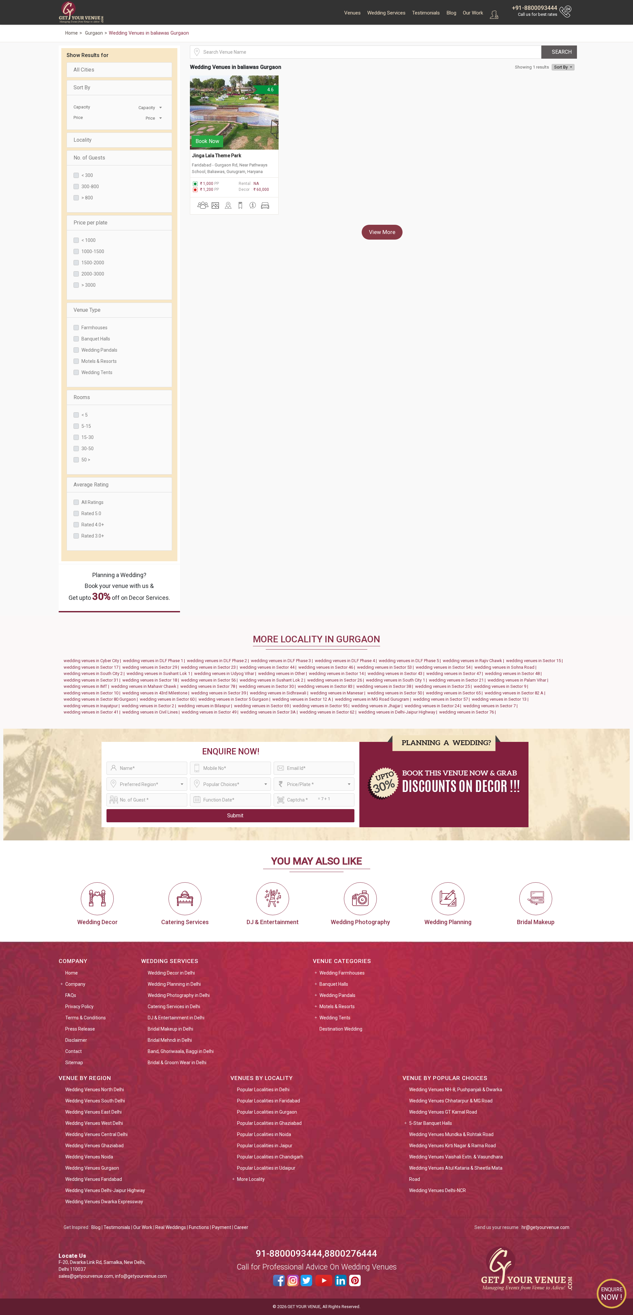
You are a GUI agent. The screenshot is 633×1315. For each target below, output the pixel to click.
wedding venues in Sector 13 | (501, 699)
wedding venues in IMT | (87, 686)
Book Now (207, 141)
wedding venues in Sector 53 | (386, 667)
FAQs (70, 995)
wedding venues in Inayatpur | (93, 705)
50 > (85, 459)
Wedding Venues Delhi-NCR (437, 1190)
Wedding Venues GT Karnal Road (443, 1112)
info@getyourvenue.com (141, 1276)
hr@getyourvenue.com (545, 1227)
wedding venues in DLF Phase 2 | (219, 660)
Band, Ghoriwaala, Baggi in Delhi (181, 1051)
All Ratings (92, 502)
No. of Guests (89, 158)
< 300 (87, 175)
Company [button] (75, 984)
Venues (352, 13)
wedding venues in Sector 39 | (220, 692)
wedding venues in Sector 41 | (93, 712)
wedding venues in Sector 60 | (169, 699)
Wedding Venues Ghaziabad (94, 1145)
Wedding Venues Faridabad (93, 1179)
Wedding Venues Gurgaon (92, 1168)
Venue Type (87, 310)
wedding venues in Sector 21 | (458, 680)
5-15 (86, 426)
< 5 (84, 415)
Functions (199, 1227)
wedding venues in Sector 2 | (150, 705)
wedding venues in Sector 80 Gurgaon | (102, 699)
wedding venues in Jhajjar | (378, 705)
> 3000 (88, 285)
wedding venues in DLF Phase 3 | (283, 660)
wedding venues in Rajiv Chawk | (474, 660)
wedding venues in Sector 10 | (93, 692)
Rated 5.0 (91, 513)
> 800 (87, 197)
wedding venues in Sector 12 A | (303, 699)
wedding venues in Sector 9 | (502, 686)
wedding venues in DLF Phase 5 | (411, 660)
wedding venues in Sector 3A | (270, 712)
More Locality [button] (251, 1179)
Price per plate (90, 222)
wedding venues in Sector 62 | (329, 712)
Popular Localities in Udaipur (266, 1168)
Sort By (82, 87)
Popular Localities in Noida (264, 1134)
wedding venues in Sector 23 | (210, 667)
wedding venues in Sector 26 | (336, 680)
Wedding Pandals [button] (337, 995)
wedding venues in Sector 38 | (385, 686)
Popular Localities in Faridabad (268, 1100)
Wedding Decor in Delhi (171, 973)
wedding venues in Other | (283, 673)
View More (382, 232)
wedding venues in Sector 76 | (468, 712)
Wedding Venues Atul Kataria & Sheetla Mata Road (455, 1173)
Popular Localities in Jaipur (264, 1145)
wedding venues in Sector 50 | (396, 692)
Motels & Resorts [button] (337, 1006)
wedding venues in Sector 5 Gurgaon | (235, 699)
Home (71, 973)
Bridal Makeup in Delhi (170, 1029)
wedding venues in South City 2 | (95, 673)
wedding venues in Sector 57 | (442, 699)
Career (241, 1227)
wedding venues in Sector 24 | (434, 705)
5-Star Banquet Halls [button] (430, 1123)
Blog (451, 13)
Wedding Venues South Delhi (95, 1100)
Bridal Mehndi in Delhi (170, 1040)
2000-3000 (92, 274)
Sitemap (74, 1062)
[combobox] (140, 107)
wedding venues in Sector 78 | (209, 686)
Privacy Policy (79, 1006)
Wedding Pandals (99, 350)
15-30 (87, 437)
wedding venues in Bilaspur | (206, 705)
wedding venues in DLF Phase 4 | (347, 660)
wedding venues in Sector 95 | (322, 705)
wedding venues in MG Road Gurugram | (374, 699)
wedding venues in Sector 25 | (444, 686)
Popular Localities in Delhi (263, 1089)
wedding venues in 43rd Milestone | (156, 692)
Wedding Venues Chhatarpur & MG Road (451, 1100)
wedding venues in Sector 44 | (269, 667)
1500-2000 (92, 262)
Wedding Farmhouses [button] (342, 973)
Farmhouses (94, 327)
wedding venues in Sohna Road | (506, 667)
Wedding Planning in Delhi (174, 984)
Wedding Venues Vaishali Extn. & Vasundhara (456, 1156)
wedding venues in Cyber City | (93, 660)
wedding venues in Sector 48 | (514, 673)
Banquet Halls (95, 338)
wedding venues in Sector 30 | (268, 686)
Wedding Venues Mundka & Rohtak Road (451, 1134)
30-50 (87, 448)
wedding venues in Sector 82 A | (516, 692)
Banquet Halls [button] (333, 984)
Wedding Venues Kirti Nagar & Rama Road (452, 1145)
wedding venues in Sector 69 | (263, 705)
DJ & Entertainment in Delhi (176, 1017)
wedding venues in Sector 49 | (211, 712)
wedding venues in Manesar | (338, 692)
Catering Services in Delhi (174, 1006)
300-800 (90, 186)
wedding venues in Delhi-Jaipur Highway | (398, 712)
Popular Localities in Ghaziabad (269, 1123)
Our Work (473, 13)
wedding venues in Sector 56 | (210, 680)
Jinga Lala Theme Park (217, 155)
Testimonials (426, 13)
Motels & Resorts (99, 361)
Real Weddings (170, 1227)
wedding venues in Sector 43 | (397, 673)
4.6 (270, 89)
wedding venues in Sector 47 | (455, 673)
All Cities (84, 70)
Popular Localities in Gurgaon (267, 1112)
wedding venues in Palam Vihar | (519, 680)
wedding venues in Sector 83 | (327, 686)
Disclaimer (76, 1040)
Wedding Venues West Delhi (94, 1123)
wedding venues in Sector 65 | (455, 692)
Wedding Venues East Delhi (93, 1112)
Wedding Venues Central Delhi (96, 1134)
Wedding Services (386, 13)
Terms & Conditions (85, 1017)
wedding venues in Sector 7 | (491, 705)
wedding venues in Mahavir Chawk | (145, 686)
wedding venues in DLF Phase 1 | (155, 660)
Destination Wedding (340, 1029)
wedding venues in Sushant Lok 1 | (160, 673)
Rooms (82, 397)
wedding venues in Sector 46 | (327, 667)
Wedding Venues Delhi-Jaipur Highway (105, 1190)
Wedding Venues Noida (89, 1156)
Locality (83, 140)
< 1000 (88, 240)
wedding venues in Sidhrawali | (280, 692)
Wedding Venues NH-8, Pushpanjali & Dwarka (455, 1089)
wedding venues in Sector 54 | (445, 667)
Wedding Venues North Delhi (94, 1089)
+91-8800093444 (534, 7)
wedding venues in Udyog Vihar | (226, 673)
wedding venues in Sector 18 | (151, 680)
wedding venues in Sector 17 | (93, 667)
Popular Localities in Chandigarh (270, 1156)
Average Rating (91, 485)
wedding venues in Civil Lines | (152, 712)
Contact (73, 1051)
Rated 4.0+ (92, 524)
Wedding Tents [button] (334, 1017)
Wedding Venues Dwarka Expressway (104, 1201)
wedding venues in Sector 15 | (535, 660)
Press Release (80, 1029)
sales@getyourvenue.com (86, 1276)
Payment (221, 1227)
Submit (235, 815)
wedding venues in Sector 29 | (151, 667)
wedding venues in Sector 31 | (93, 680)
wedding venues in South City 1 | (397, 680)
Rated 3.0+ (92, 536)
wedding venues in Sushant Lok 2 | (273, 680)
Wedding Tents (96, 372)
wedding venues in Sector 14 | (338, 673)
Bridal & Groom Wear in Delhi (177, 1062)
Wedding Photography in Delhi (179, 995)
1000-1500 (92, 251)
